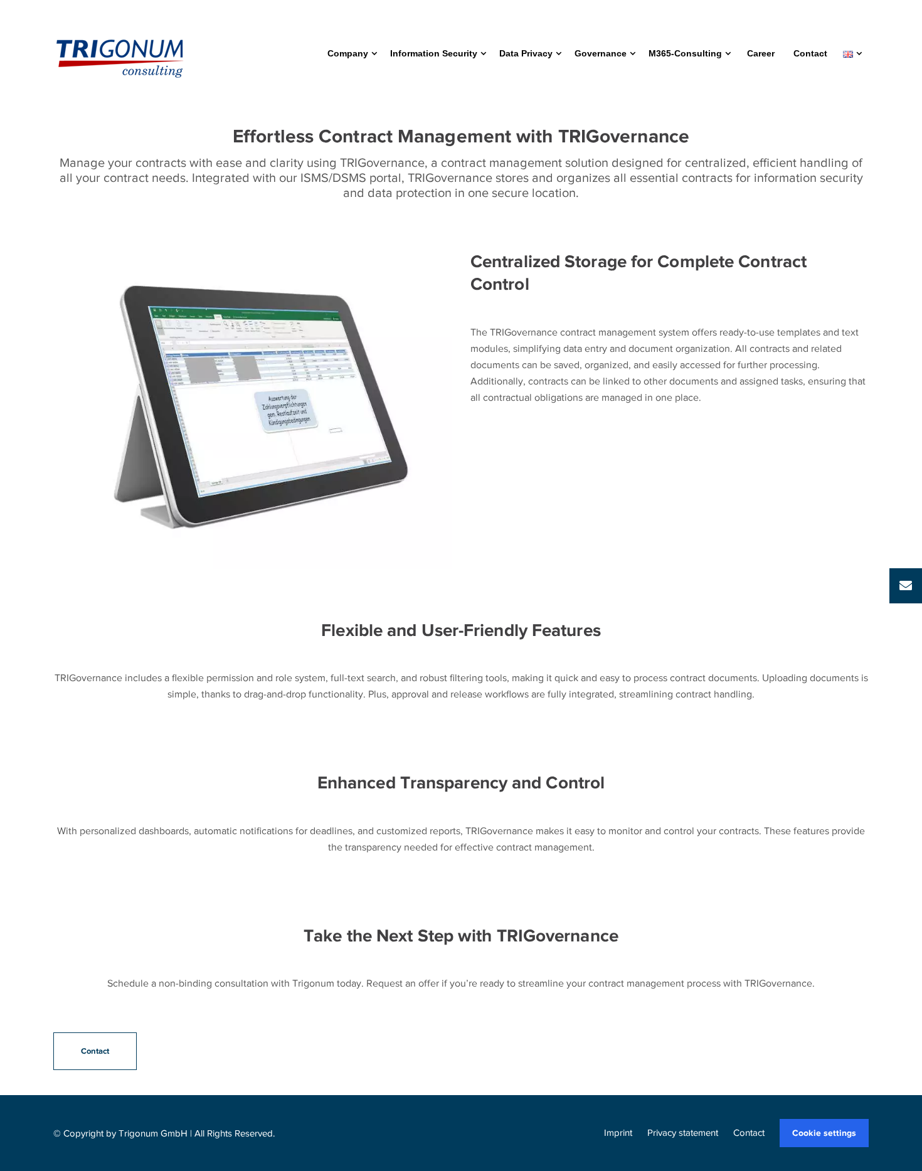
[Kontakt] (905, 585)
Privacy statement (682, 1133)
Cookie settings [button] (824, 1133)
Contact (749, 1133)
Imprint (618, 1133)
